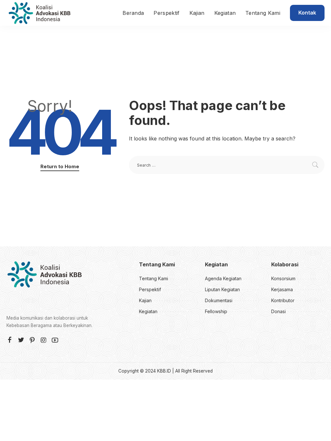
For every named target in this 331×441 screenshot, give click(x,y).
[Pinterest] (32, 340)
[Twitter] (21, 340)
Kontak (307, 12)
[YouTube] (55, 340)
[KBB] (39, 13)
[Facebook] (9, 340)
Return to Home (59, 166)
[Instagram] (43, 340)
